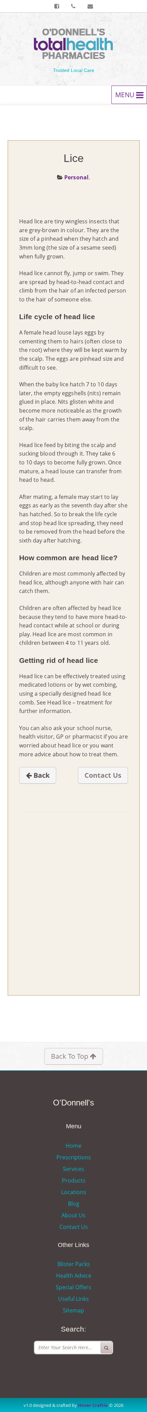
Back (41, 775)
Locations (73, 1192)
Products (73, 1180)
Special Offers (73, 1287)
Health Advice (73, 1275)
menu (125, 94)
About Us (73, 1215)
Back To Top (70, 1056)
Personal (76, 177)
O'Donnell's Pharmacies (73, 44)
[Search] (106, 1347)
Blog (73, 1203)
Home (73, 1145)
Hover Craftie (93, 1405)
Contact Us (102, 775)
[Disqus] (73, 897)
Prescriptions (73, 1157)
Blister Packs (73, 1264)
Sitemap (73, 1310)
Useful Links (73, 1299)
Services (73, 1169)
